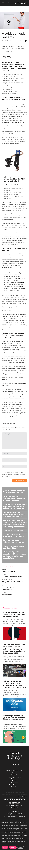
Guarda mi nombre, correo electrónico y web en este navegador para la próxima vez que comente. (14, 474)
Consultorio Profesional (14, 787)
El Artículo (15, 773)
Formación (14, 782)
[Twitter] (13, 764)
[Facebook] (11, 764)
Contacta (14, 808)
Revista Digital (14, 804)
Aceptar (5, 847)
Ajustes (20, 847)
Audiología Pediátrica (14, 777)
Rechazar (13, 847)
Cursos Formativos (14, 785)
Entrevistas (14, 779)
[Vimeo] (18, 764)
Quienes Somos (14, 802)
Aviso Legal (15, 811)
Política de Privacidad (14, 813)
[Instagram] (15, 764)
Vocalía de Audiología (15, 806)
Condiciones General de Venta (14, 817)
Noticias (14, 781)
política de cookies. (7, 842)
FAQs (14, 789)
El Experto (14, 775)
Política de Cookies (15, 815)
